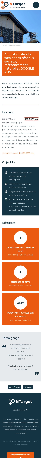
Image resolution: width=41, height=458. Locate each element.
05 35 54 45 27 (20, 410)
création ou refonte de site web (26, 419)
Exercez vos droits (20, 445)
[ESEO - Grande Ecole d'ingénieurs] (13, 5)
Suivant (28, 387)
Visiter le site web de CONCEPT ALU (18, 153)
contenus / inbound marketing (14, 423)
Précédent (14, 387)
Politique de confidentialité (27, 441)
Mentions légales (9, 441)
